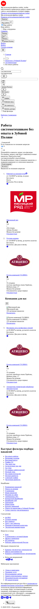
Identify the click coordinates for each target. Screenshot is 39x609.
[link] (4, 38)
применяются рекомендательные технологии (19, 584)
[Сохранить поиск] (3, 82)
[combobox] (11, 71)
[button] (3, 43)
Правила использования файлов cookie (15, 17)
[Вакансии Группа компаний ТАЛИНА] (21, 261)
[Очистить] (4, 76)
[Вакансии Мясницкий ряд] (21, 202)
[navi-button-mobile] (3, 50)
